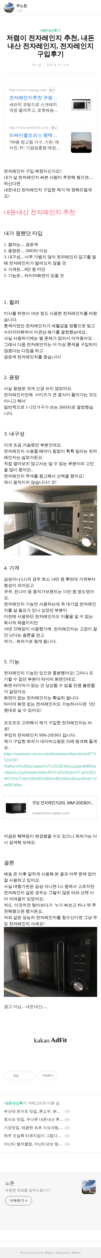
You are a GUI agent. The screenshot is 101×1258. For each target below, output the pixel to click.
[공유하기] (23, 1076)
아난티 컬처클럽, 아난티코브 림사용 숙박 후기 (33, 1144)
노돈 (10, 1183)
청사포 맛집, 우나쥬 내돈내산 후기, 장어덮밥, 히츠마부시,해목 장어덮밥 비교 (33, 1119)
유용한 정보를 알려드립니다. (28, 1190)
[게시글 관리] (30, 1076)
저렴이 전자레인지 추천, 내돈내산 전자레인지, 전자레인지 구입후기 (50, 46)
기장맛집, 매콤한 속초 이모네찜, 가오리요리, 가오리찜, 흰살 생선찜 (33, 1128)
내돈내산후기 (50, 30)
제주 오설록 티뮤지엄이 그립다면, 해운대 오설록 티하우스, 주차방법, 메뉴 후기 (33, 1136)
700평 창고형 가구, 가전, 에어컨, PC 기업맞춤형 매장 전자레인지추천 (34, 145)
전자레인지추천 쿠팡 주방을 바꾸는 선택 (34, 98)
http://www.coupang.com (27, 90)
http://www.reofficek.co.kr (28, 128)
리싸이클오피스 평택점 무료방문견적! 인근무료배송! (34, 135)
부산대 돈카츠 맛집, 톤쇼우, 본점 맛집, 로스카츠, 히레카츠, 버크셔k (33, 1111)
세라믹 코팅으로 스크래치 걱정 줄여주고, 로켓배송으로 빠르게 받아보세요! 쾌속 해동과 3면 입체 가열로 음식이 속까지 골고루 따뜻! (34, 107)
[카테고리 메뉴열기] (92, 7)
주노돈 (21, 6)
